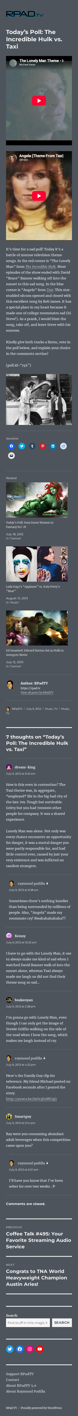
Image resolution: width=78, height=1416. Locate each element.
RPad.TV (11, 1408)
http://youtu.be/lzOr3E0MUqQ (31, 1099)
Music (49, 708)
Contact (12, 1380)
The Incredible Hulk (40, 267)
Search (11, 1315)
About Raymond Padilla (25, 1391)
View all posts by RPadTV (37, 692)
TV (55, 708)
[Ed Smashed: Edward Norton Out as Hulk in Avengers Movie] (37, 628)
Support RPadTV (20, 1374)
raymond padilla (31, 883)
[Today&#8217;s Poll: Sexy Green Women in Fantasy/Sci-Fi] (37, 500)
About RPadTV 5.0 (21, 1385)
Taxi (50, 290)
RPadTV (17, 708)
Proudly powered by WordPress (41, 1408)
